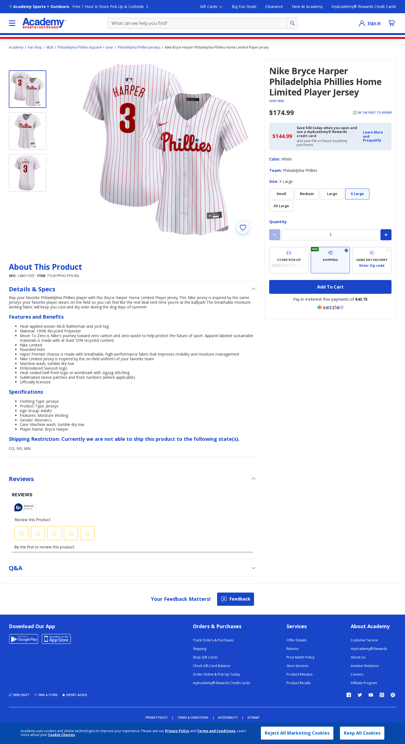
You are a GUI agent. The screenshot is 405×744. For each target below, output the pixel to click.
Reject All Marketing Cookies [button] (297, 733)
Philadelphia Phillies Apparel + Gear (85, 47)
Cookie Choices (61, 735)
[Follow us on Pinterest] (393, 695)
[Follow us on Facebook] (348, 695)
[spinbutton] (330, 234)
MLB (50, 47)
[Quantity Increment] (385, 234)
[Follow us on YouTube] (371, 695)
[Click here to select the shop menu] (12, 23)
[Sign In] (362, 23)
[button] (375, 136)
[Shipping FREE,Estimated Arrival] (330, 260)
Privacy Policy (177, 731)
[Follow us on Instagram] (382, 695)
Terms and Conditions (216, 731)
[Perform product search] (292, 23)
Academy (16, 47)
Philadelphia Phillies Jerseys (139, 47)
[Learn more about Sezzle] (330, 307)
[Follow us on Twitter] (360, 695)
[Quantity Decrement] (274, 234)
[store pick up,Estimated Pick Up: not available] (288, 260)
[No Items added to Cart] (391, 22)
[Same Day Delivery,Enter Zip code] (371, 260)
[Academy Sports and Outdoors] (44, 23)
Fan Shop (35, 47)
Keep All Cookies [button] (362, 733)
